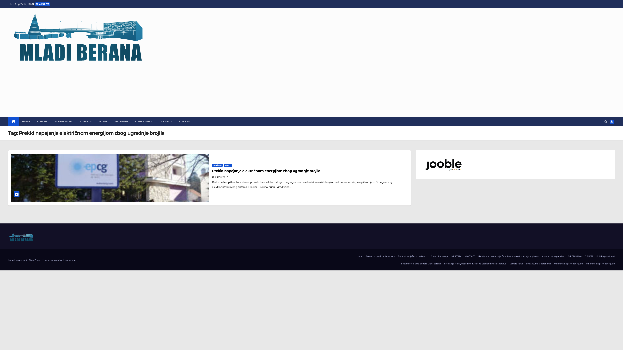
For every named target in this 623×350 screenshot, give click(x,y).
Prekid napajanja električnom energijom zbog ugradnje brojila (266, 171)
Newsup (55, 260)
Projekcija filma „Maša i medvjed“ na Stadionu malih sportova (475, 263)
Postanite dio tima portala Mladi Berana (421, 263)
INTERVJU (121, 121)
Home (26, 121)
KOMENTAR (143, 121)
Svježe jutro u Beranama (538, 263)
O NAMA (42, 121)
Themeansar (69, 260)
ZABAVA (165, 121)
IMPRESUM (456, 256)
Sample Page (516, 263)
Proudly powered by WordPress (24, 260)
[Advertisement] (311, 89)
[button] (606, 121)
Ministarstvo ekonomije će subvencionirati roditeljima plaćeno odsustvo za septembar (521, 256)
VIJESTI (85, 121)
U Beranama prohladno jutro (568, 263)
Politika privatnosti (606, 256)
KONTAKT (185, 121)
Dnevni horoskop (439, 256)
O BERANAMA (64, 121)
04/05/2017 (221, 177)
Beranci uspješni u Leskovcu (380, 256)
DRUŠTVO (217, 165)
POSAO (103, 121)
